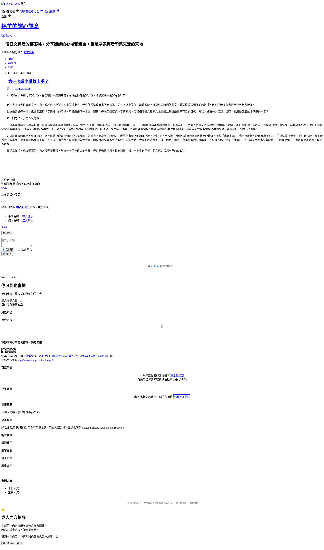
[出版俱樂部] (181, 396)
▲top (4, 226)
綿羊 (4, 187)
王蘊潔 (27, 356)
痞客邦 (20, 207)
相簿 (11, 59)
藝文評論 (27, 216)
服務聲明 (194, 503)
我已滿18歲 (8, 543)
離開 (19, 543)
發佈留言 (7, 254)
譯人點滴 (27, 220)
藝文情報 (29, 52)
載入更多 (7, 233)
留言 (27, 207)
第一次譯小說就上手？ (28, 81)
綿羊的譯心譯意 (20, 26)
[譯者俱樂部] (176, 375)
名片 (11, 67)
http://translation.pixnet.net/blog (34, 360)
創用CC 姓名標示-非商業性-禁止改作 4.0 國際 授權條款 (74, 356)
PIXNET (137, 503)
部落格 (12, 63)
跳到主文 (6, 35)
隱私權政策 (181, 503)
